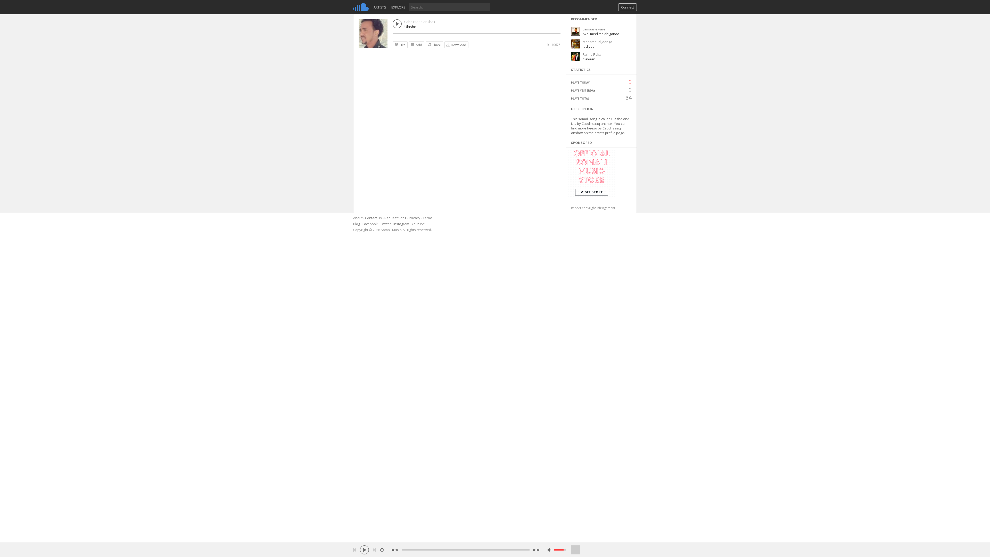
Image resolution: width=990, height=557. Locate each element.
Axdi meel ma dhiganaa (601, 33)
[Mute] (549, 549)
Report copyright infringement (593, 208)
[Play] (364, 549)
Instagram (401, 224)
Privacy (414, 218)
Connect (627, 7)
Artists (380, 7)
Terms (428, 218)
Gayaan (589, 59)
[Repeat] (382, 549)
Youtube (418, 224)
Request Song (395, 218)
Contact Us (373, 218)
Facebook (370, 224)
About (357, 218)
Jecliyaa (589, 46)
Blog (356, 224)
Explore (398, 7)
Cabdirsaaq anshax (419, 21)
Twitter (385, 224)
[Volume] (560, 550)
